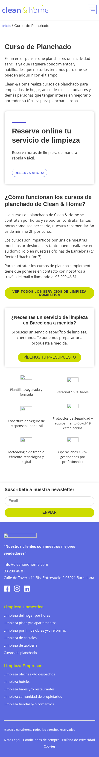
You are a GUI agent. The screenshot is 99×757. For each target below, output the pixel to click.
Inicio (6, 26)
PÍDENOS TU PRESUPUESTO (49, 357)
